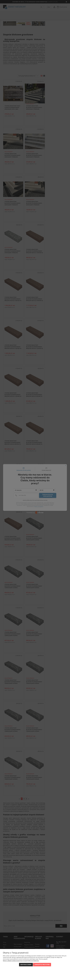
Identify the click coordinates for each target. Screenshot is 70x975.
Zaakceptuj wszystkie (42, 964)
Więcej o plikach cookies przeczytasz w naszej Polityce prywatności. (21, 960)
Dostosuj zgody (25, 964)
